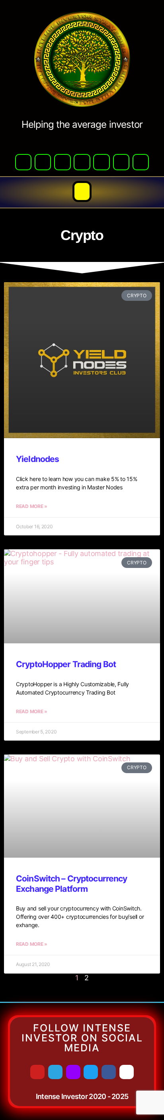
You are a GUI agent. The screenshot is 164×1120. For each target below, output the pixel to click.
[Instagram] (141, 162)
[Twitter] (82, 162)
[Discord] (62, 162)
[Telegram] (43, 162)
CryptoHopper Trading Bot (66, 664)
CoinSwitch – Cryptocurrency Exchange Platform (71, 884)
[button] (81, 191)
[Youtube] (23, 162)
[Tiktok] (121, 162)
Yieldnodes (37, 459)
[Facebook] (101, 162)
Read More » (31, 506)
